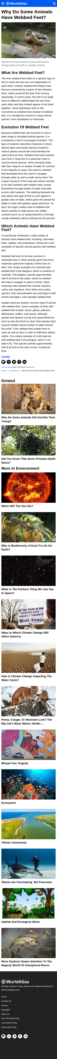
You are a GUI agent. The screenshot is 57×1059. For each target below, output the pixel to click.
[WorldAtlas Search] (54, 3)
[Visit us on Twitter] (14, 1036)
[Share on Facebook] (9, 362)
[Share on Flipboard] (3, 362)
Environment (30, 367)
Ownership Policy (8, 1027)
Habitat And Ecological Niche (20, 921)
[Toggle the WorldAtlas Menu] (2, 3)
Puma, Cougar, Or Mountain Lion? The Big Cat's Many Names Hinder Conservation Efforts (26, 723)
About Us (5, 1014)
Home (4, 997)
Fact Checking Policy (10, 1018)
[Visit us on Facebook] (9, 1036)
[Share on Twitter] (14, 362)
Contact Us (6, 1001)
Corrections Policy (9, 1023)
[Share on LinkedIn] (24, 362)
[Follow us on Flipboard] (3, 1036)
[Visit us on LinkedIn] (26, 1036)
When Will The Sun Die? (17, 506)
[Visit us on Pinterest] (20, 1036)
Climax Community (14, 842)
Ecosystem (8, 802)
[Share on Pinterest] (19, 362)
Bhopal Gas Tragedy (14, 763)
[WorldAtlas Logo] (17, 3)
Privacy (4, 1005)
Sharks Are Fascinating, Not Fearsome (26, 882)
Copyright (5, 1010)
